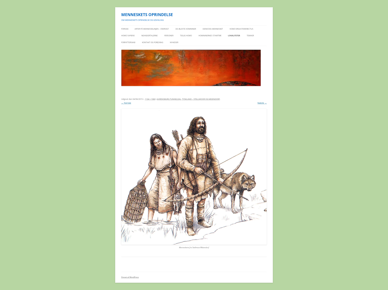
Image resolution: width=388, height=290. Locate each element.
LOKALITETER (234, 35)
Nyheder (174, 42)
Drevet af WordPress (130, 277)
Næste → (262, 102)
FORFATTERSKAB (128, 42)
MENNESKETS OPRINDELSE (147, 14)
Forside (125, 29)
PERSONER (168, 35)
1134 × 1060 (150, 99)
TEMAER (250, 35)
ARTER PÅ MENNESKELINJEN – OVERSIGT (152, 29)
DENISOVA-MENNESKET (213, 29)
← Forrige (126, 102)
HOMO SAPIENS (128, 35)
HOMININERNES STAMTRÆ (210, 35)
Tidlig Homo (186, 35)
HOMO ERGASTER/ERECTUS (241, 29)
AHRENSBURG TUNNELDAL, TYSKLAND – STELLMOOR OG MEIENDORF (188, 99)
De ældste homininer (186, 29)
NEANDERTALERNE (149, 35)
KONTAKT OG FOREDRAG (152, 42)
